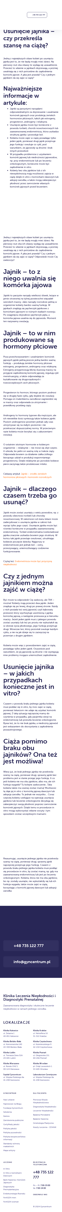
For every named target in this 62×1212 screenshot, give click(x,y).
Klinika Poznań (39, 1052)
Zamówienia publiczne (13, 1120)
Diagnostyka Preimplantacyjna (11, 1188)
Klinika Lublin (9, 1052)
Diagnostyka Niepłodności (44, 1106)
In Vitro (6, 1168)
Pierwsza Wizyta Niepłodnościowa (41, 1101)
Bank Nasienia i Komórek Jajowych (14, 1181)
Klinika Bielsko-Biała (12, 1041)
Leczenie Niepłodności (43, 1110)
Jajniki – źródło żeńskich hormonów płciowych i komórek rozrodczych (27, 475)
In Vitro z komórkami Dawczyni (12, 1174)
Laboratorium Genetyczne (45, 1074)
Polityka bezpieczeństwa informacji (14, 1138)
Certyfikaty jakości (11, 1124)
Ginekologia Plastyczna (43, 1123)
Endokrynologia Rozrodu (14, 1193)
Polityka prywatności (12, 1132)
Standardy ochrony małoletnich (11, 1145)
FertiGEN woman (11, 1201)
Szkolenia (7, 1112)
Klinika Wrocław (40, 1063)
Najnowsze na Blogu (12, 1104)
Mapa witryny (9, 1150)
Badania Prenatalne (41, 1114)
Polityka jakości (10, 1128)
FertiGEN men (9, 1197)
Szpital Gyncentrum (12, 1074)
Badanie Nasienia (40, 1119)
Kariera (6, 1116)
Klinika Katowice (10, 1030)
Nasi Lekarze (9, 1099)
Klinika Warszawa (11, 1063)
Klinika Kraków (39, 1030)
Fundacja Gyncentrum (13, 1108)
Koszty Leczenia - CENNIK (44, 1127)
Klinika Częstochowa (42, 1041)
